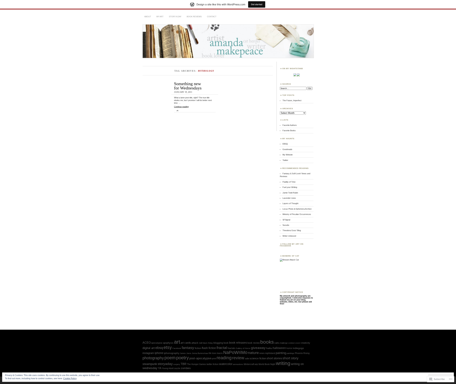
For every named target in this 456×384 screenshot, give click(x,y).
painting (281, 353)
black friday (208, 343)
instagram (148, 352)
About (147, 16)
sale (247, 358)
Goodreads (287, 149)
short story (291, 358)
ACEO (146, 342)
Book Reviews (194, 16)
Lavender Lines (289, 198)
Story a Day (175, 16)
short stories (274, 358)
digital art (148, 348)
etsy (168, 347)
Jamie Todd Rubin (290, 193)
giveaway (258, 348)
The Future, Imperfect (292, 100)
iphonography (171, 353)
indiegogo (298, 348)
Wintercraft (249, 364)
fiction (198, 348)
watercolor (225, 364)
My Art (160, 16)
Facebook (176, 348)
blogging (218, 342)
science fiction (258, 358)
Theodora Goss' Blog (292, 230)
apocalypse (156, 343)
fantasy (188, 348)
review (238, 358)
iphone (159, 352)
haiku (269, 348)
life (210, 353)
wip (256, 364)
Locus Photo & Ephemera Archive (297, 209)
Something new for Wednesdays (187, 85)
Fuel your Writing (290, 187)
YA (159, 368)
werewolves (238, 364)
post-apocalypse (200, 358)
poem (170, 357)
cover (297, 343)
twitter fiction (213, 364)
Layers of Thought (290, 203)
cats (276, 342)
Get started (256, 4)
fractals (231, 348)
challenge (283, 343)
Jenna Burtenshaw (200, 353)
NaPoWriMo (235, 352)
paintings (290, 353)
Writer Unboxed (289, 236)
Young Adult (167, 368)
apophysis (168, 343)
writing (283, 363)
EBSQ (285, 144)
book (226, 343)
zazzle (177, 368)
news (262, 353)
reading (224, 357)
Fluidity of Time (289, 182)
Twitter (285, 160)
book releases (238, 342)
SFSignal (286, 220)
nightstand (270, 353)
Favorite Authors (290, 125)
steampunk (149, 364)
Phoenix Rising (302, 353)
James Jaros (185, 353)
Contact (211, 16)
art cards (186, 342)
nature (253, 353)
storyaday (165, 364)
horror (289, 348)
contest (291, 343)
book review (253, 343)
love (214, 353)
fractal (222, 348)
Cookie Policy (70, 378)
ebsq (159, 348)
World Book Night (266, 364)
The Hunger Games (196, 364)
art (177, 342)
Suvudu (286, 225)
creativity (305, 343)
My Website (288, 155)
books (267, 342)
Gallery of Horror (243, 348)
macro (220, 353)
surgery (176, 364)
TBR (183, 364)
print (214, 358)
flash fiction (209, 348)
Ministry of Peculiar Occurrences (297, 214)
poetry (182, 357)
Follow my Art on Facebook (291, 245)
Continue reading (181, 108)
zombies (186, 368)
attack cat (196, 342)
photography (153, 358)
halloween (279, 348)
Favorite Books (289, 130)
